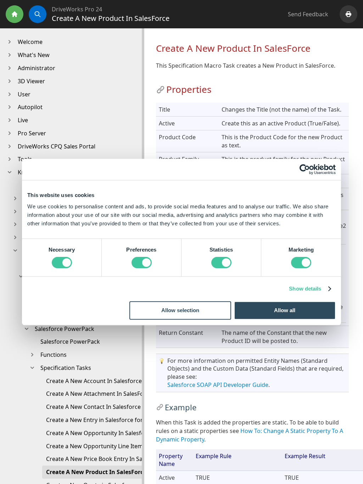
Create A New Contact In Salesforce (93, 407)
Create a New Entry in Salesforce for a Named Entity (115, 420)
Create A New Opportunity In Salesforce (99, 433)
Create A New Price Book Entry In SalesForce (105, 459)
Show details (305, 289)
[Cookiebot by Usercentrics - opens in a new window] (305, 169)
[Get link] (160, 89)
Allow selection (180, 310)
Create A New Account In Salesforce (94, 381)
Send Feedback (308, 14)
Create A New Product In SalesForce (96, 472)
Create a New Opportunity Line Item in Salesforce (112, 446)
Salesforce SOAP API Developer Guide (217, 385)
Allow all (284, 310)
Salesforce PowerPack (70, 341)
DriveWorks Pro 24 (77, 9)
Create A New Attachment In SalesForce (99, 394)
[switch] (142, 262)
